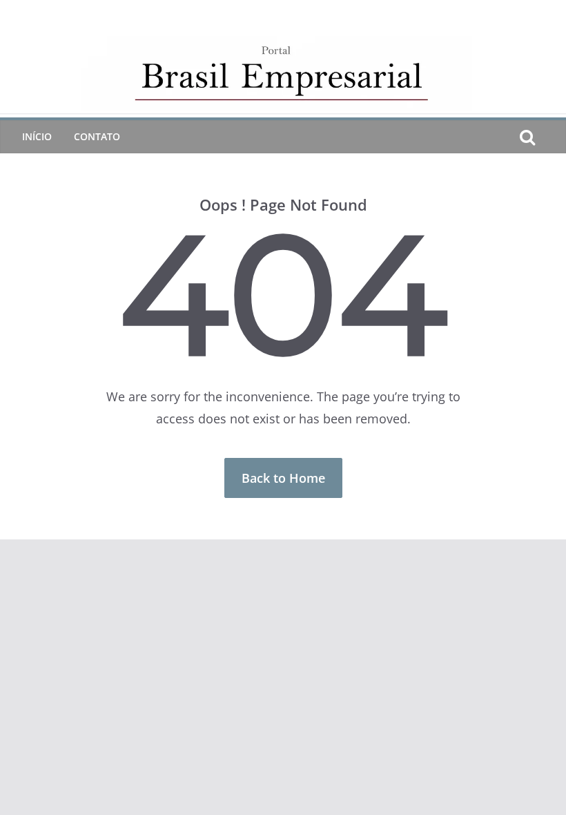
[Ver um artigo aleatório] (549, 136)
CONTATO (97, 136)
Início (37, 136)
